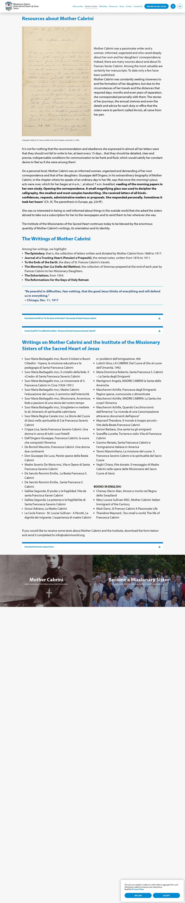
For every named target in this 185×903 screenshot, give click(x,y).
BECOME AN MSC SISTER (156, 6)
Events (129, 6)
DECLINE (138, 895)
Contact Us (138, 6)
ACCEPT (166, 895)
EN (180, 6)
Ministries (103, 6)
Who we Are (78, 6)
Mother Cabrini (91, 6)
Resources (113, 6)
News (122, 6)
